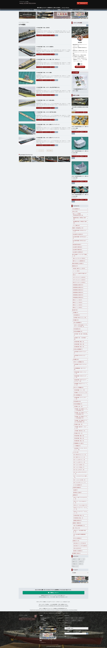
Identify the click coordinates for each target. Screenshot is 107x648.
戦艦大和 (74, 561)
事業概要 (59, 9)
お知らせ (42, 622)
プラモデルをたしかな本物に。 (23, 615)
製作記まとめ (75, 566)
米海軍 (81, 563)
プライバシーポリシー (65, 613)
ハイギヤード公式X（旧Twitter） (72, 638)
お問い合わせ (81, 9)
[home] (81, 64)
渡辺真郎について (37, 9)
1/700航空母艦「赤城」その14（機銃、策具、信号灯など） (48, 59)
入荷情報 (44, 625)
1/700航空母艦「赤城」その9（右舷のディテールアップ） (48, 124)
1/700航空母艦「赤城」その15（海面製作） (45, 46)
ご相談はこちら (53, 592)
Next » (51, 150)
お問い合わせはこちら (80, 66)
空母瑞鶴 (74, 563)
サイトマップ (40, 613)
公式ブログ (48, 9)
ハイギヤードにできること (25, 9)
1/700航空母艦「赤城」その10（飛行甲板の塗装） (46, 112)
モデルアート (43, 642)
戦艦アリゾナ (81, 559)
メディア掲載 (45, 623)
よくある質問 (70, 9)
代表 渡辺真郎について (45, 618)
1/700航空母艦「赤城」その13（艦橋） (44, 72)
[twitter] (79, 64)
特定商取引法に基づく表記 (53, 613)
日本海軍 (81, 561)
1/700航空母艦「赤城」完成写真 (42, 27)
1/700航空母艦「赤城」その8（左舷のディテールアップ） (48, 137)
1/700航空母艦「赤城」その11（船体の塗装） (45, 100)
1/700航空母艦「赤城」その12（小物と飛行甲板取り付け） (48, 87)
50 (47, 150)
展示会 (44, 624)
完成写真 (74, 559)
